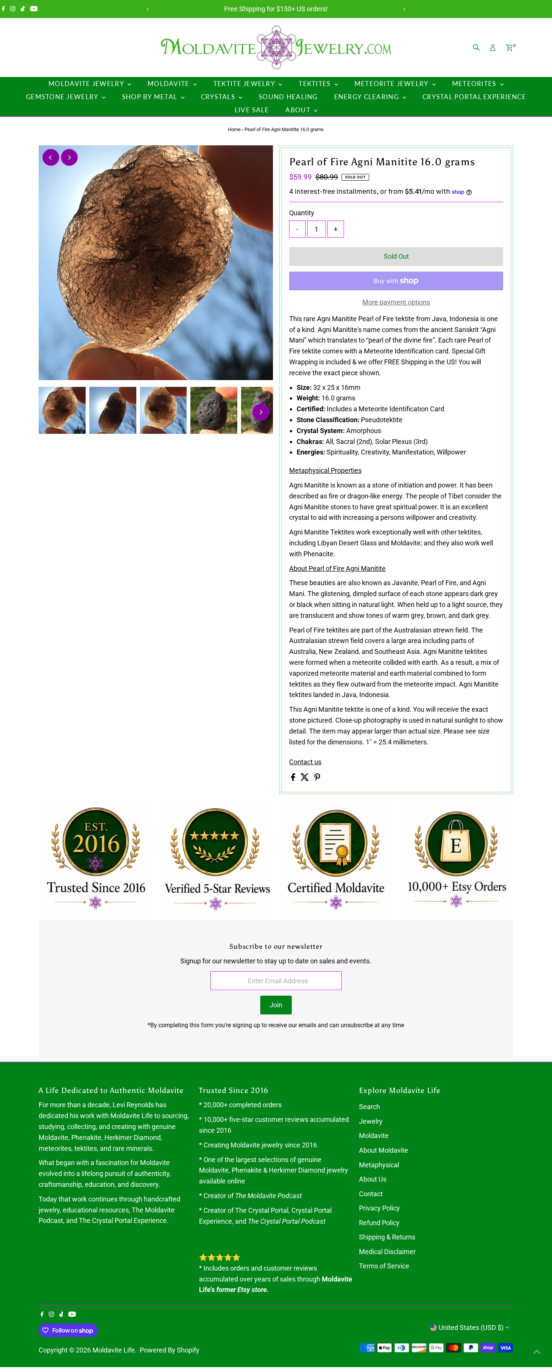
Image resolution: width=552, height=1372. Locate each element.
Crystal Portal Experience (474, 97)
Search (369, 1107)
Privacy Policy (379, 1208)
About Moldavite (383, 1150)
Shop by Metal (150, 97)
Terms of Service (384, 1266)
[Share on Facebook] (294, 778)
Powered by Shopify (169, 1350)
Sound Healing (288, 97)
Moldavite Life (113, 1350)
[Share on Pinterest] (317, 778)
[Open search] (476, 47)
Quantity (301, 213)
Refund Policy (379, 1223)
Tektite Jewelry (245, 84)
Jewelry (371, 1121)
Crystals (219, 97)
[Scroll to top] (536, 1351)
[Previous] (148, 9)
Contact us (305, 762)
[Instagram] (12, 9)
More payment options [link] (396, 302)
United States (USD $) (471, 1327)
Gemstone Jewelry (63, 97)
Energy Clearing (367, 97)
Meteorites (475, 84)
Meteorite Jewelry (392, 84)
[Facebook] (3, 9)
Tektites (315, 84)
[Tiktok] (23, 9)
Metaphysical (379, 1165)
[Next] (404, 9)
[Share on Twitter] (305, 778)
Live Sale (252, 110)
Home (234, 129)
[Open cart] (509, 47)
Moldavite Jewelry (87, 84)
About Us (372, 1179)
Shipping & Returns (387, 1237)
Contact (371, 1194)
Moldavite (170, 84)
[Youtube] (33, 9)
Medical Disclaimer (387, 1252)
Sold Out (396, 256)
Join (276, 1005)
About (298, 110)
